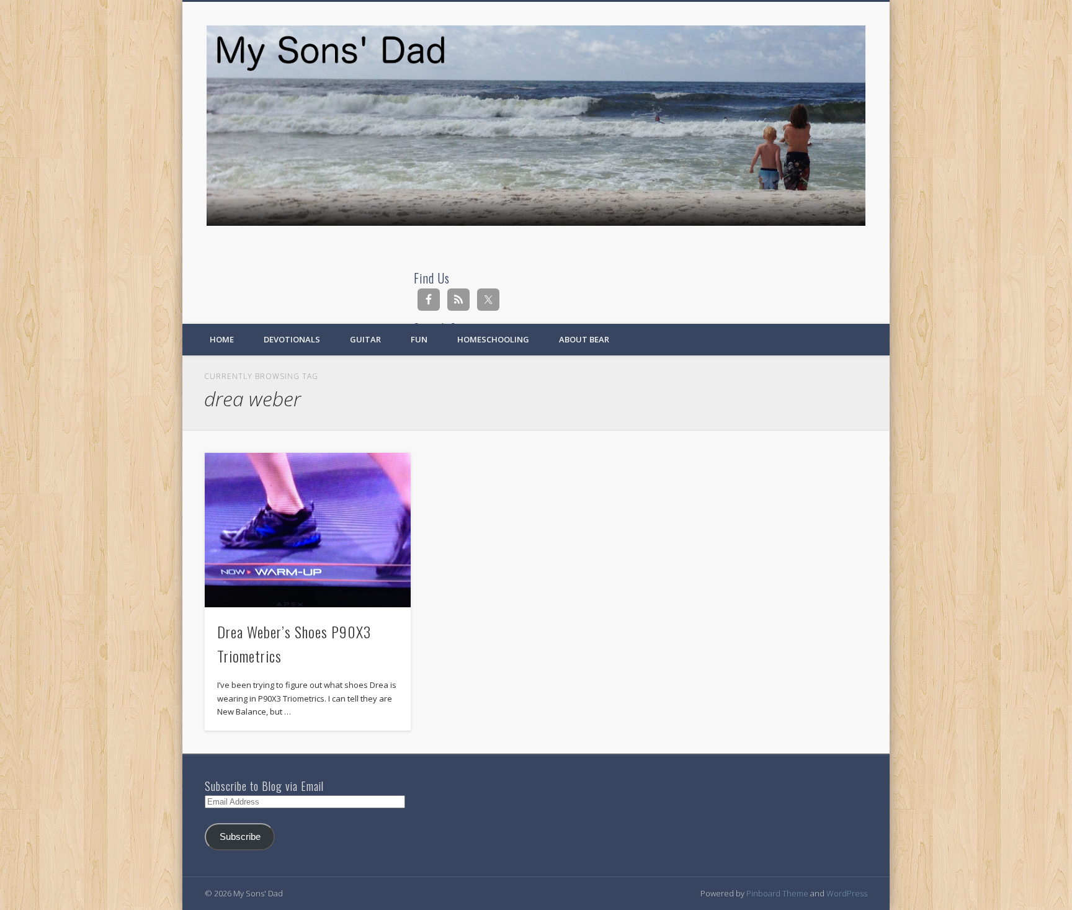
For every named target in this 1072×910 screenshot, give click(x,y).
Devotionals (292, 339)
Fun (419, 339)
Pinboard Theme (777, 893)
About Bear (584, 339)
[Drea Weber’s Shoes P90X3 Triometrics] (308, 530)
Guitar (365, 339)
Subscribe (240, 837)
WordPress (846, 893)
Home (222, 339)
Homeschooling (493, 339)
